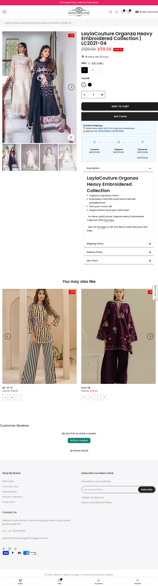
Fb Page (101, 227)
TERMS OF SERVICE (92, 497)
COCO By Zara (10, 486)
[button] (96, 63)
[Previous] (8, 87)
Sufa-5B (85, 387)
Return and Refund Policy (96, 502)
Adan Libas (8, 481)
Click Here (108, 220)
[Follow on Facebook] (3, 549)
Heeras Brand (9, 491)
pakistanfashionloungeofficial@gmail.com (25, 538)
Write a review (79, 440)
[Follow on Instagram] (9, 549)
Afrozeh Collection (12, 496)
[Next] (71, 87)
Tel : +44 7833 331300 (13, 530)
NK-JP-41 (7, 387)
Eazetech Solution (103, 574)
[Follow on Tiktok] (15, 549)
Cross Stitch (8, 502)
